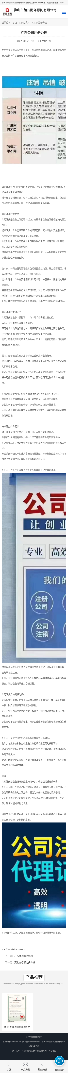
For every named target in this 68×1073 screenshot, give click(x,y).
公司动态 (23, 22)
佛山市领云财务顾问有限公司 (53, 1042)
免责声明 (35, 1051)
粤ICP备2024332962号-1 (31, 1042)
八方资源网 (26, 1051)
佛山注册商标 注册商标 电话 (17, 1027)
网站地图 (52, 1051)
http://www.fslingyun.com (13, 949)
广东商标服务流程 (23, 956)
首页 (15, 22)
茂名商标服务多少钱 (24, 962)
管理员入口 (43, 1051)
